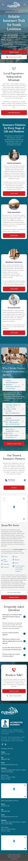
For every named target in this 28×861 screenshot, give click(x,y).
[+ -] (14, 509)
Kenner (17, 563)
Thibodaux (6, 564)
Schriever (6, 567)
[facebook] (2, 744)
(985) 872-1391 (5, 754)
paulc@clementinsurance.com (9, 764)
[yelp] (5, 744)
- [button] (4, 501)
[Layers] (24, 499)
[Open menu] (24, 4)
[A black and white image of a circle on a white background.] (3, 5)
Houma (19, 537)
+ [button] (4, 499)
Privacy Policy (14, 859)
